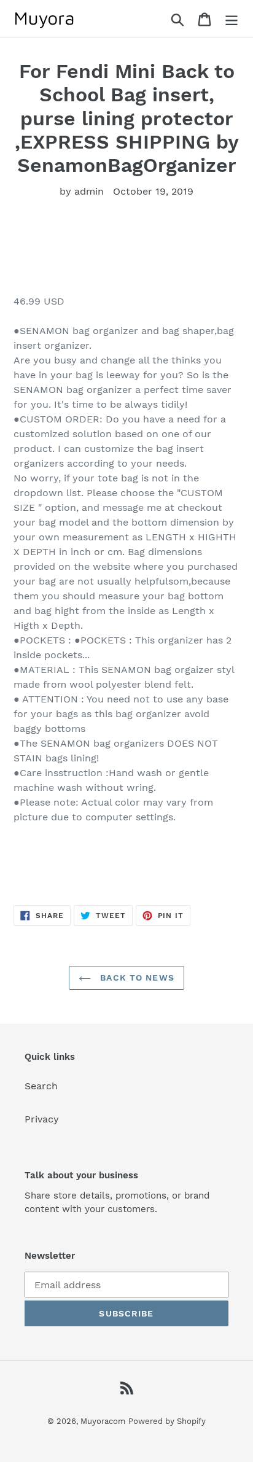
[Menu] (231, 19)
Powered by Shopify (167, 1421)
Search (41, 1086)
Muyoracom (102, 1421)
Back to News (135, 977)
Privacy (42, 1119)
